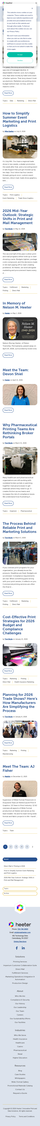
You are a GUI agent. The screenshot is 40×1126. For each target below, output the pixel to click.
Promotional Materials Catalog (20, 1086)
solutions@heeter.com (22, 932)
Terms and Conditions (26, 1116)
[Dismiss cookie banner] (32, 8)
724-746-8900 (23, 929)
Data (11, 101)
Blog (20, 1071)
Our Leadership (20, 1007)
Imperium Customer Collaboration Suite (20, 965)
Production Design (20, 983)
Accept (20, 55)
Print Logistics (15, 195)
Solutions (20, 957)
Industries (20, 1030)
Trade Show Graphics (25, 198)
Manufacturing (8, 754)
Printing (5, 290)
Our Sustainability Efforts (20, 1019)
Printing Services (20, 962)
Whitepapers (20, 1078)
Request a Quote (20, 1093)
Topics (6, 888)
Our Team (20, 1011)
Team (12, 830)
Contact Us (20, 1089)
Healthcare (20, 1043)
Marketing (20, 101)
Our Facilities (20, 1022)
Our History (20, 1004)
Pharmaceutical (26, 511)
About (20, 991)
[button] (36, 3)
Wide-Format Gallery (20, 1082)
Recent (6, 859)
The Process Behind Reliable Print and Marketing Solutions (19, 528)
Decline (20, 60)
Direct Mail (32, 101)
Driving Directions (20, 941)
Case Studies (20, 1074)
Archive (6, 893)
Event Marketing (8, 198)
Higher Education (20, 1058)
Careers (20, 1015)
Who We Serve (20, 1035)
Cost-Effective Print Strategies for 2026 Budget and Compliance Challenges (19, 625)
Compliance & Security (20, 1000)
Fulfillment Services (20, 973)
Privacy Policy (11, 1116)
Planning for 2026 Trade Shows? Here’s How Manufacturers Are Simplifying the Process (20, 703)
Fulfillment (13, 287)
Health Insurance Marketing (24, 682)
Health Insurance (20, 1039)
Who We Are (20, 996)
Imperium (13, 511)
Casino (20, 1047)
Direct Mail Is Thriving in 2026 (14, 866)
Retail (20, 1054)
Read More (8, 93)
